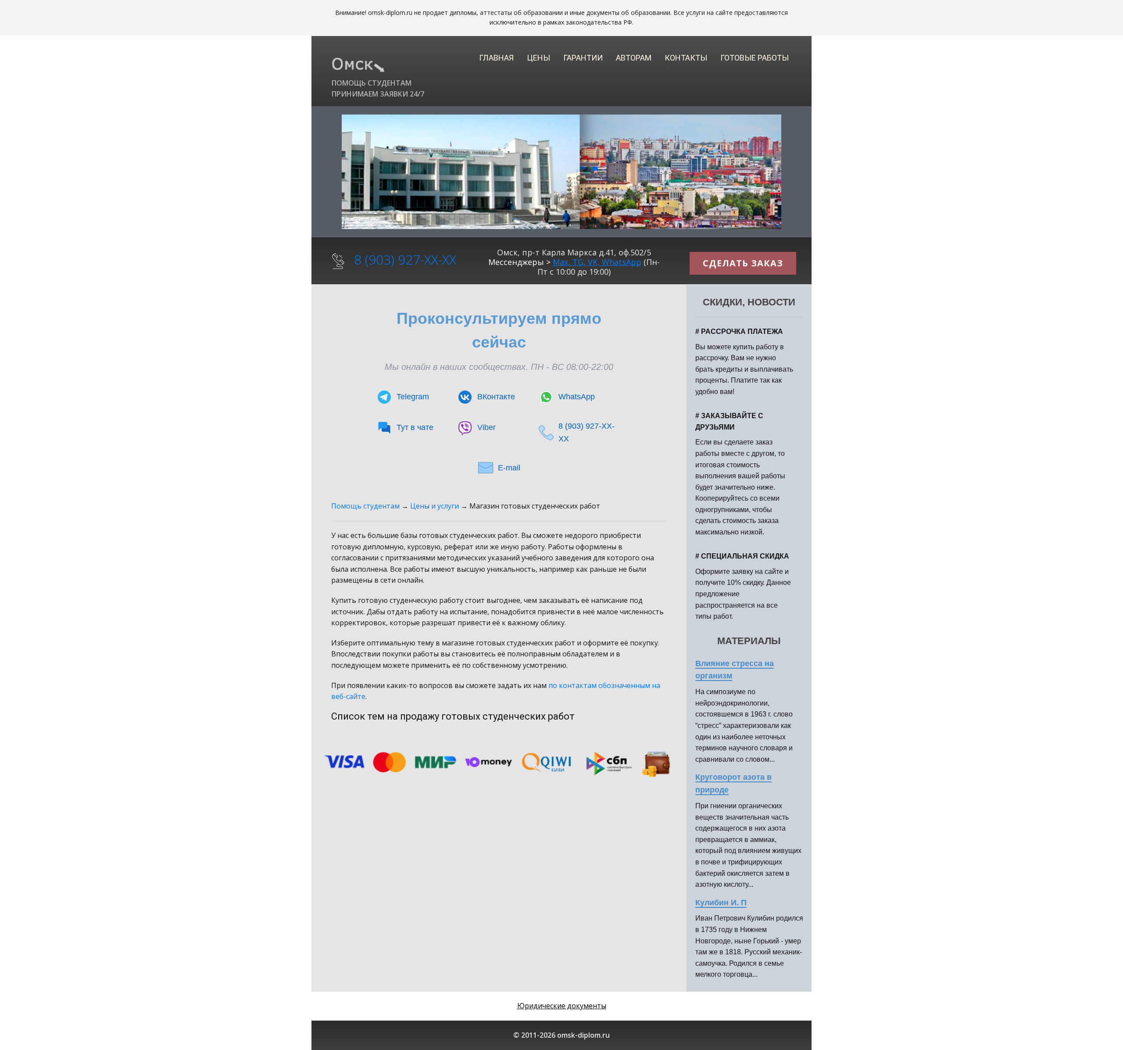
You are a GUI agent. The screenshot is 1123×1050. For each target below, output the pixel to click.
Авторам (633, 57)
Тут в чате (415, 427)
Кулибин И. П (721, 902)
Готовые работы (754, 57)
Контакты (686, 57)
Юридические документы (561, 1006)
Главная (496, 57)
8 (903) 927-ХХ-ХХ (405, 260)
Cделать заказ (743, 263)
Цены (538, 57)
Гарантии (583, 57)
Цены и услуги (434, 506)
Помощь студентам (365, 506)
